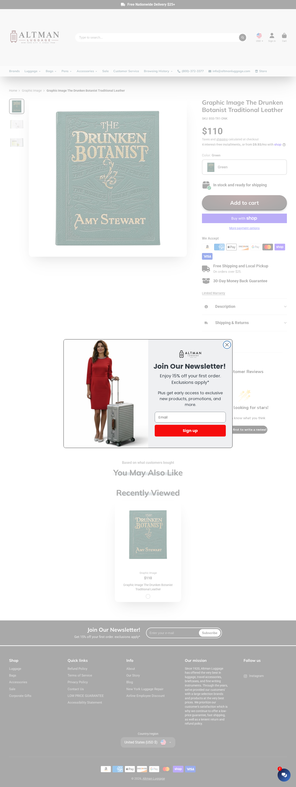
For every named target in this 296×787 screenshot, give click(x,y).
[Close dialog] (227, 345)
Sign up (190, 430)
